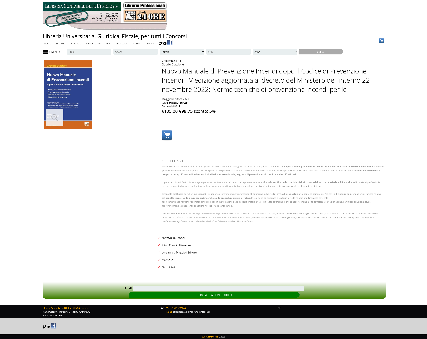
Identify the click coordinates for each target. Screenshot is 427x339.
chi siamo (60, 43)
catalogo (75, 43)
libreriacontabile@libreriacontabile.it (191, 311)
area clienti (122, 43)
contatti (138, 43)
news (109, 43)
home (47, 43)
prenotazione (94, 43)
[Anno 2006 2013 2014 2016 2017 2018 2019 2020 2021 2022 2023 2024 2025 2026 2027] (275, 52)
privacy (151, 43)
